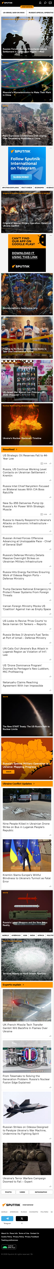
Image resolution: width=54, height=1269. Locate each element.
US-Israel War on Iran (12, 362)
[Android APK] (8, 1247)
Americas (14, 1212)
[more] (50, 56)
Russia (5, 63)
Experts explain (12, 985)
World (5, 106)
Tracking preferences (9, 1240)
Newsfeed (8, 449)
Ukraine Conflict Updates (17, 783)
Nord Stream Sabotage (12, 941)
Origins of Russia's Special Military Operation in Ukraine (26, 193)
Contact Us (34, 1233)
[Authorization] (40, 2)
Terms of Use (24, 1233)
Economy (33, 1212)
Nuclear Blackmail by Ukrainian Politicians (21, 406)
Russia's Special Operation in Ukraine (18, 19)
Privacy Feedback (32, 1237)
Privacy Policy (18, 1237)
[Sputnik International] (7, 4)
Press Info (14, 1233)
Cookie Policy (6, 1237)
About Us (5, 1233)
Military (44, 1212)
